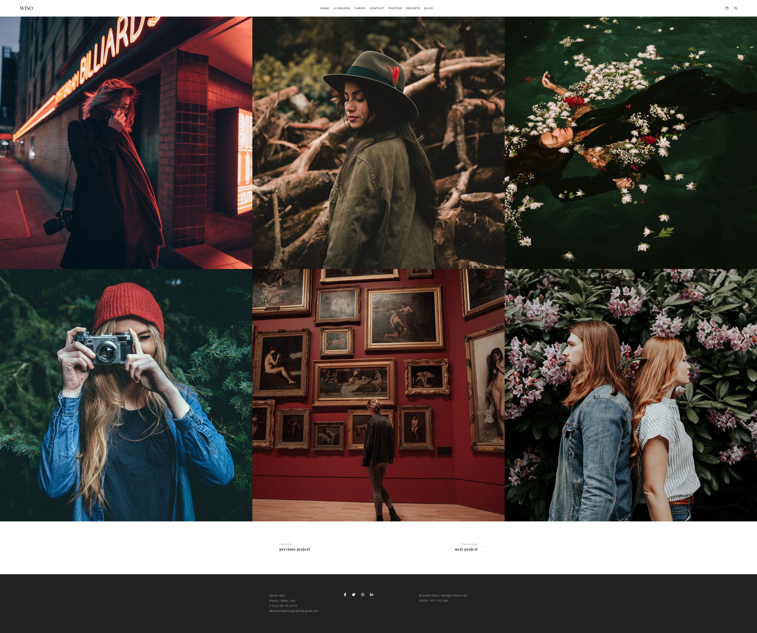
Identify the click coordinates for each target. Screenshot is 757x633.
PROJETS (413, 8)
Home (324, 8)
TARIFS (360, 8)
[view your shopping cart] (727, 8)
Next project (466, 549)
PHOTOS (395, 8)
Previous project (294, 549)
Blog (428, 8)
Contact (377, 8)
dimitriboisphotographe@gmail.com (293, 611)
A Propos (342, 8)
